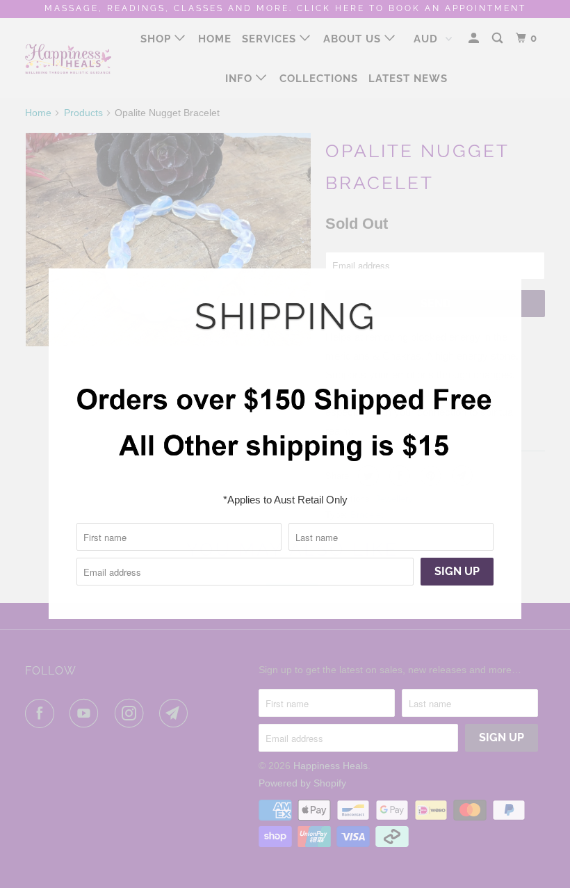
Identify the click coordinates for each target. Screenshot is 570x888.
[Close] (505, 280)
